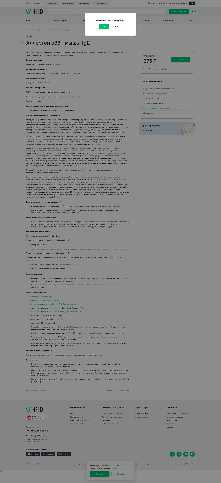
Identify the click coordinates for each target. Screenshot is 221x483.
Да (104, 26)
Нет (117, 26)
